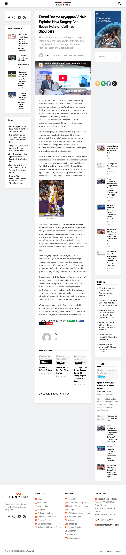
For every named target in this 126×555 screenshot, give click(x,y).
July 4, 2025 (57, 55)
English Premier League (77, 506)
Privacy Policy (44, 520)
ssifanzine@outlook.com (108, 525)
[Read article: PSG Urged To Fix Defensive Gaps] (101, 165)
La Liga (70, 510)
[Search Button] (119, 3)
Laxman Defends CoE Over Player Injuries (62, 370)
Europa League (74, 517)
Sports (102, 377)
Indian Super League (76, 503)
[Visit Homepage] (63, 3)
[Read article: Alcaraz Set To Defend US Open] (46, 360)
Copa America (73, 538)
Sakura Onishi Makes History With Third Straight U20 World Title (108, 337)
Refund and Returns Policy (49, 527)
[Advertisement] (108, 102)
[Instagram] (13, 17)
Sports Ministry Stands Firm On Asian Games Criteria (106, 385)
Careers (118, 551)
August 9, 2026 (62, 376)
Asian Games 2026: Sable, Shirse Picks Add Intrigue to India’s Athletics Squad (108, 303)
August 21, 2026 (45, 373)
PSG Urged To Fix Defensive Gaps (112, 166)
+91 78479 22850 (105, 520)
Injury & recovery (70, 55)
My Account (42, 503)
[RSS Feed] (24, 17)
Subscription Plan (45, 513)
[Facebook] (9, 17)
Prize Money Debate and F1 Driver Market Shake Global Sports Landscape (18, 129)
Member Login (44, 506)
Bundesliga (72, 524)
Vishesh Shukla (105, 391)
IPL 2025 (71, 499)
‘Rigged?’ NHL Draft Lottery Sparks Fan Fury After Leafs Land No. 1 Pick (18, 148)
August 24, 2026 (104, 394)
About (101, 551)
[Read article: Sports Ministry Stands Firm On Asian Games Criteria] (101, 148)
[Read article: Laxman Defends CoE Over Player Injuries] (63, 360)
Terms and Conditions (46, 517)
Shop (40, 499)
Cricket (61, 362)
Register (41, 510)
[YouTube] (19, 17)
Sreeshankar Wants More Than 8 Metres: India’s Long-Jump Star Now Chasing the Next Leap (112, 258)
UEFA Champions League (79, 513)
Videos (81, 55)
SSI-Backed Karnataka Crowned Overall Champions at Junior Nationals (111, 212)
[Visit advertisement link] (108, 29)
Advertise (109, 551)
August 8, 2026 (80, 384)
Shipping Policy (45, 524)
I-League (71, 534)
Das (47, 55)
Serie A (70, 520)
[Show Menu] (6, 3)
